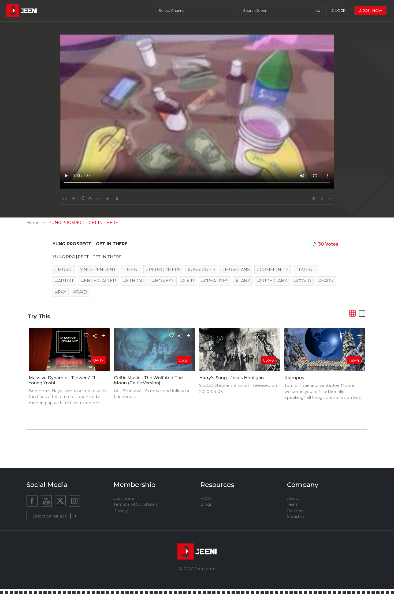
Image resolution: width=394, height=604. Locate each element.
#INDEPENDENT (97, 269)
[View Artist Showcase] (107, 198)
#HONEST (163, 280)
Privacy (120, 510)
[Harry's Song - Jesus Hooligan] (239, 368)
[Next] (322, 198)
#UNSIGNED (201, 269)
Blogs (206, 504)
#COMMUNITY (272, 269)
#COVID (302, 280)
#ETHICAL (134, 280)
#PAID (80, 292)
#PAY (60, 292)
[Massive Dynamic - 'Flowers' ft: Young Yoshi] (69, 350)
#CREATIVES (215, 280)
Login (340, 10)
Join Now (372, 10)
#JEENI (131, 269)
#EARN (326, 280)
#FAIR (187, 280)
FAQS (206, 498)
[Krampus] (324, 352)
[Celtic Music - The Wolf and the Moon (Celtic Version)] (154, 350)
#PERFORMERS (163, 269)
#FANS (243, 280)
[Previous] (314, 198)
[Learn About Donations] (116, 198)
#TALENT (305, 269)
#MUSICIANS (236, 269)
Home (33, 222)
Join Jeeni (123, 498)
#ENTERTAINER (98, 280)
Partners (295, 510)
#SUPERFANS (272, 280)
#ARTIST (64, 280)
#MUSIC (63, 269)
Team (293, 504)
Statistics (295, 516)
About (293, 498)
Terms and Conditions (135, 504)
